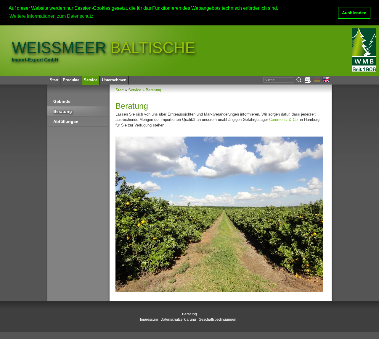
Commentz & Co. (284, 119)
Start (119, 90)
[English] (326, 81)
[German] (318, 81)
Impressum (149, 319)
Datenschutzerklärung (178, 319)
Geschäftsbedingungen (217, 319)
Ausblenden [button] (354, 12)
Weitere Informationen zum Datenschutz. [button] (51, 16)
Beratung (153, 90)
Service (134, 90)
